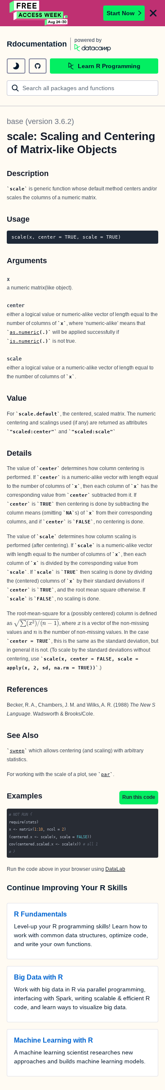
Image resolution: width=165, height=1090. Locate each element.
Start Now (121, 13)
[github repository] (38, 66)
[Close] (153, 13)
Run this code (138, 797)
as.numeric (24, 332)
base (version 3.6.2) (40, 121)
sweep (17, 750)
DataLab (115, 869)
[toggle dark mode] (16, 66)
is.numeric (24, 341)
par (105, 774)
